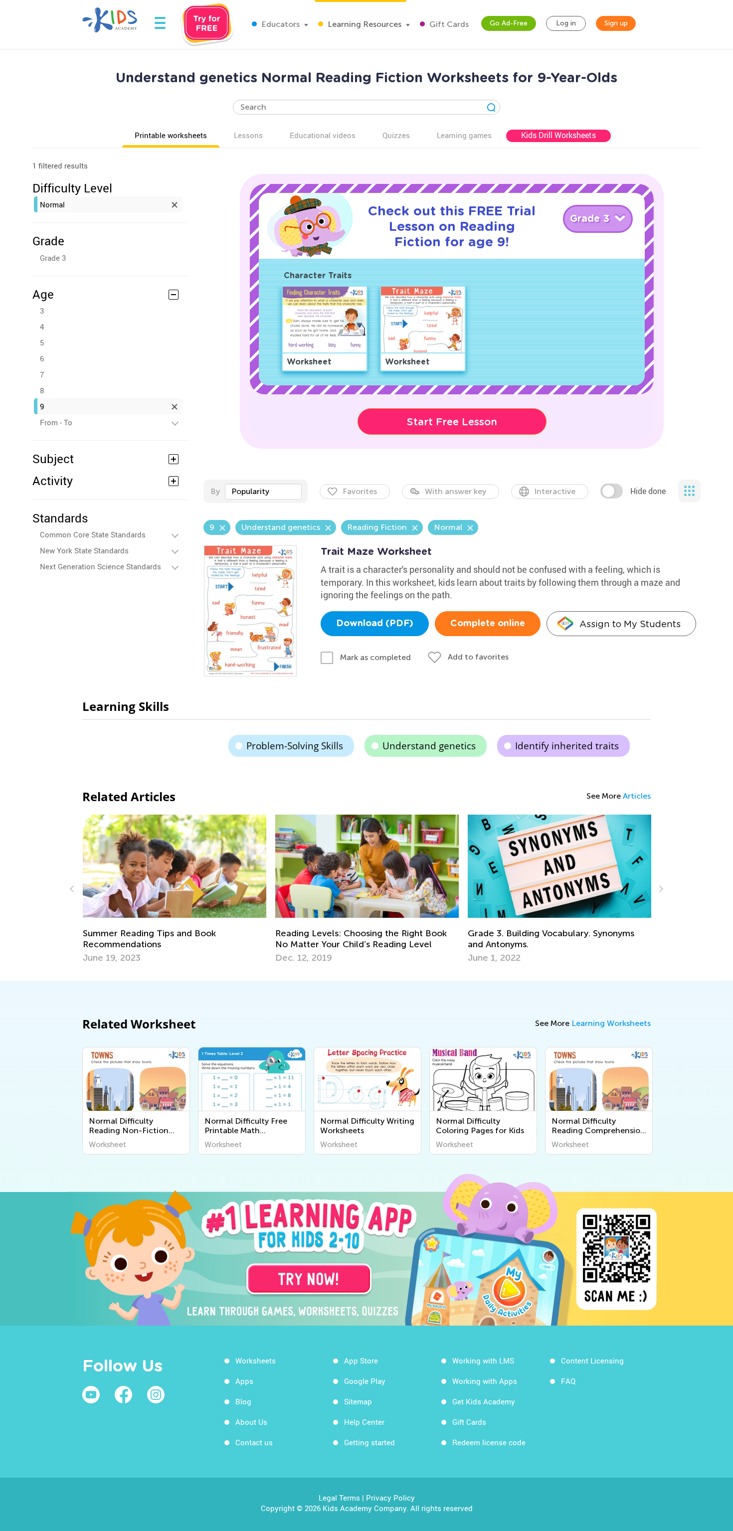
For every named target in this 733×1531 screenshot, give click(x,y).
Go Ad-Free (509, 23)
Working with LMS (483, 1360)
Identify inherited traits (567, 745)
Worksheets (255, 1360)
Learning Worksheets (611, 1023)
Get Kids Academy (483, 1401)
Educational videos (323, 135)
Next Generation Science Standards (100, 566)
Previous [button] (73, 889)
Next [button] (660, 889)
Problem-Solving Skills (294, 745)
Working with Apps (484, 1381)
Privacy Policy (390, 1498)
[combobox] (263, 492)
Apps (244, 1381)
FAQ (568, 1381)
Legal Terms (339, 1498)
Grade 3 (53, 258)
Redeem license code (489, 1442)
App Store (361, 1360)
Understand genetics (429, 745)
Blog (243, 1401)
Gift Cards (448, 24)
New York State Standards (84, 550)
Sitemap (358, 1401)
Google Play (364, 1381)
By (215, 491)
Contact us (254, 1442)
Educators (279, 24)
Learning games (464, 135)
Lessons (248, 135)
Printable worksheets (171, 135)
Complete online (487, 623)
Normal (52, 204)
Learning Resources (363, 24)
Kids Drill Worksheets (558, 135)
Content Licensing (592, 1360)
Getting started (369, 1442)
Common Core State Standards (93, 534)
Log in (566, 23)
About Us (251, 1422)
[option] (174, 889)
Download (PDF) (374, 623)
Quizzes (396, 135)
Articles (637, 796)
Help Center (364, 1422)
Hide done (648, 491)
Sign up (616, 23)
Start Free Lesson (452, 422)
